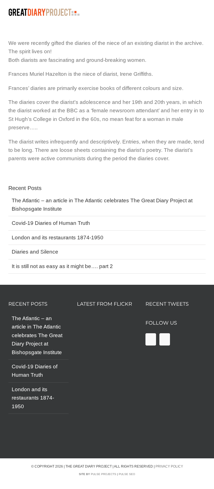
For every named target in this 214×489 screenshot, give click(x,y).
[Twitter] (164, 339)
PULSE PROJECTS (103, 474)
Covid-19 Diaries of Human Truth (51, 223)
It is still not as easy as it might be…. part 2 (62, 266)
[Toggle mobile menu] (210, 13)
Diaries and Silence (35, 252)
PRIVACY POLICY (169, 466)
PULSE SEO (127, 474)
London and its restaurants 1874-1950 (57, 237)
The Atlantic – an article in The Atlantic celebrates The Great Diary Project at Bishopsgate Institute (37, 335)
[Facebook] (150, 339)
